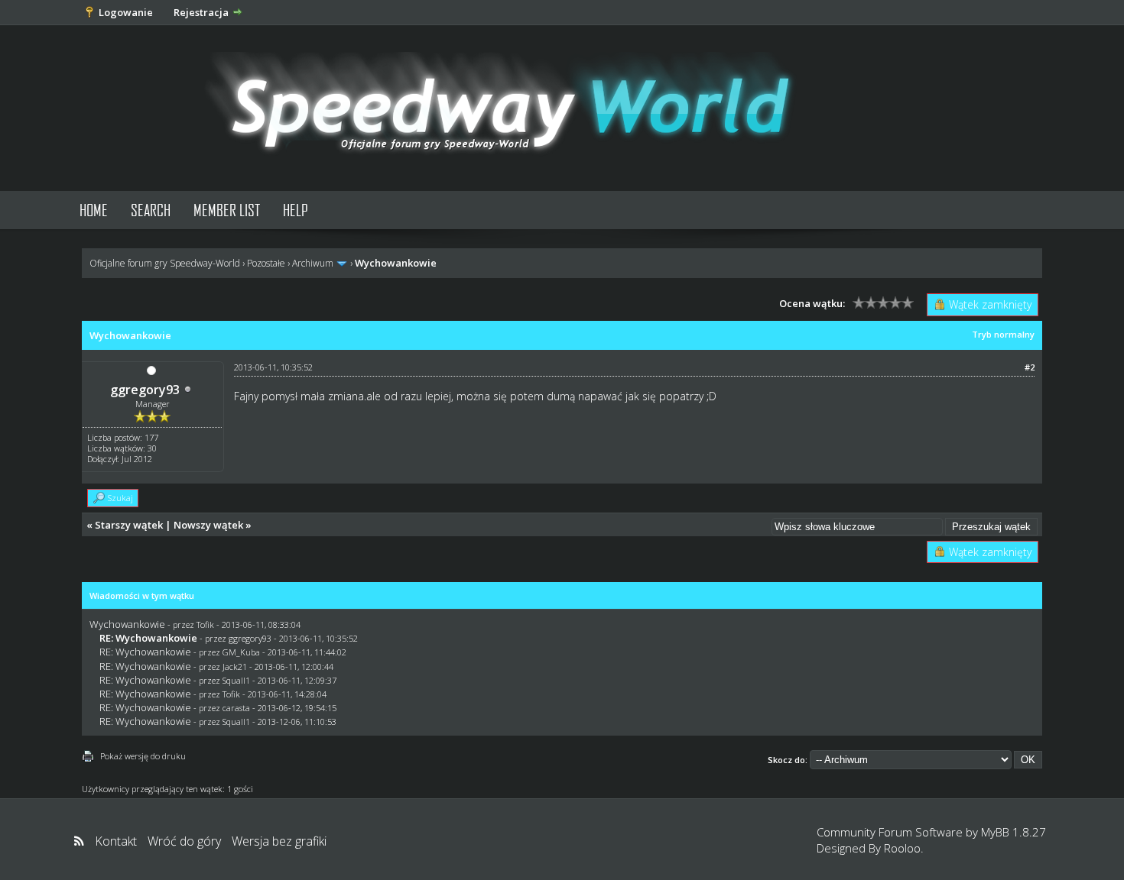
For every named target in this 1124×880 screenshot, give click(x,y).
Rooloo (902, 848)
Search (151, 209)
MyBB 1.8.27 (1013, 832)
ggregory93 (145, 389)
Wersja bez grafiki (279, 841)
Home (94, 209)
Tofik (205, 624)
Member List (226, 209)
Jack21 (235, 666)
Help (295, 209)
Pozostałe (266, 263)
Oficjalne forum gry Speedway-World (164, 263)
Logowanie (126, 12)
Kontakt (116, 841)
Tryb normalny (1003, 334)
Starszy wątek (129, 525)
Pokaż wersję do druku (143, 756)
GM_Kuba (241, 652)
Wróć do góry (184, 841)
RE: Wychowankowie (145, 651)
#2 (1030, 367)
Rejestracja (201, 12)
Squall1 (236, 680)
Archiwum (312, 263)
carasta (236, 707)
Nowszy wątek (208, 525)
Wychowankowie (127, 624)
